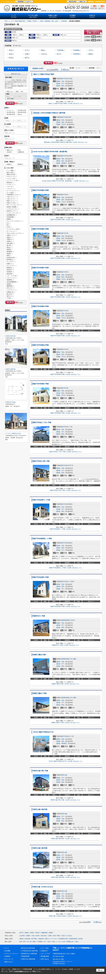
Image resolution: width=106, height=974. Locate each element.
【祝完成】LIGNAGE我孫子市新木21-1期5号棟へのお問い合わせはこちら (65, 142)
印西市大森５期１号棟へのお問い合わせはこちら (65, 800)
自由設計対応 (12, 257)
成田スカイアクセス (51, 938)
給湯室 (10, 284)
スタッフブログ (45, 953)
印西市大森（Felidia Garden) (43, 887)
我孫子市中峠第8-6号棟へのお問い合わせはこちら (65, 374)
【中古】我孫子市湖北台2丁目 (43, 732)
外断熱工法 (11, 292)
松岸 (11, 58)
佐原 (11, 54)
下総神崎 (76, 50)
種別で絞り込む (16, 74)
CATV (9, 227)
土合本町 (22, 935)
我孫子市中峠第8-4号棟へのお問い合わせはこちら (65, 297)
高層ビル (10, 263)
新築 (17, 91)
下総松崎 (60, 50)
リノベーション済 (13, 180)
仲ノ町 (29, 941)
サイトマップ (9, 959)
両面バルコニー (12, 201)
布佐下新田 (69, 78)
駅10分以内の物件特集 (28, 948)
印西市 (62, 775)
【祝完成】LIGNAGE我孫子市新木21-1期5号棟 (49, 113)
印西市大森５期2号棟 (40, 809)
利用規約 (7, 956)
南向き (10, 247)
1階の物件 (11, 243)
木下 (27, 50)
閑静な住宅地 (12, 174)
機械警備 (10, 286)
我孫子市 (63, 78)
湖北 (63, 122)
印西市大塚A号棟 (10, 336)
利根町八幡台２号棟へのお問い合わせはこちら (65, 722)
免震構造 (10, 280)
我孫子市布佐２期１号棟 (41, 461)
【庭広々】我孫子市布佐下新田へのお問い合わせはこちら (65, 103)
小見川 (44, 54)
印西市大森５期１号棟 (40, 771)
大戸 (91, 50)
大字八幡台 (73, 659)
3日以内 (9, 152)
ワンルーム (10, 110)
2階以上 (10, 237)
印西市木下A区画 (10, 402)
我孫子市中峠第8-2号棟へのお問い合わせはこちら (65, 219)
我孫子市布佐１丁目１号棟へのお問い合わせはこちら (65, 451)
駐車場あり (11, 259)
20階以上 (10, 241)
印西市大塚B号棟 (10, 369)
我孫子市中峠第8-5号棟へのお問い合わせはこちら (65, 335)
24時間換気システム (14, 194)
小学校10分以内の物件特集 (29, 951)
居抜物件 (10, 272)
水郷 (27, 54)
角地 (9, 255)
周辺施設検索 (45, 956)
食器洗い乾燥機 (12, 207)
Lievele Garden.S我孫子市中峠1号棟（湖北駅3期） (50, 151)
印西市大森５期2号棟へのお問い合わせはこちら (65, 838)
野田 (58, 935)
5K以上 (20, 114)
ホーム (7, 948)
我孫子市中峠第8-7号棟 (41, 384)
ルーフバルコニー (13, 190)
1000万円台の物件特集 (28, 959)
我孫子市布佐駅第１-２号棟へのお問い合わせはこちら (65, 568)
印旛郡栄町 (44, 932)
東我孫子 (64, 163)
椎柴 (91, 54)
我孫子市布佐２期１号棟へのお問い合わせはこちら (65, 490)
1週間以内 (21, 152)
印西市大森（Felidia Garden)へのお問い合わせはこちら (65, 916)
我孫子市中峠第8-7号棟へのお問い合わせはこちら (65, 413)
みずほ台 (69, 935)
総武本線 (27, 938)
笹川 (59, 54)
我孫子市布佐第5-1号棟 (41, 577)
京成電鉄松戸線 (63, 938)
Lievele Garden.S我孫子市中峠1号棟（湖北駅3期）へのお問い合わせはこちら (65, 181)
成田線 (58, 81)
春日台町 (43, 935)
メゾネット (11, 184)
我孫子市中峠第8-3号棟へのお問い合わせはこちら (65, 258)
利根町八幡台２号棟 (39, 693)
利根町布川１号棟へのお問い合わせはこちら (65, 645)
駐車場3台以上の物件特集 (29, 953)
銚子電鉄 (34, 938)
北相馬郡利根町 (65, 620)
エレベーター (12, 265)
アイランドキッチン (14, 213)
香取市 (38, 932)
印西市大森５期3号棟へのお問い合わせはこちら (65, 877)
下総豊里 (76, 54)
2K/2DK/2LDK (11, 112)
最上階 (10, 245)
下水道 (10, 298)
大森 (65, 775)
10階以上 (10, 239)
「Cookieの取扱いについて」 (21, 971)
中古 (22, 91)
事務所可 (10, 267)
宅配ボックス (12, 235)
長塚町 (28, 935)
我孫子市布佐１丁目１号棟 (42, 422)
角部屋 (10, 249)
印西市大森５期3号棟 (40, 848)
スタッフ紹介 (45, 948)
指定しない (10, 91)
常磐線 (58, 124)
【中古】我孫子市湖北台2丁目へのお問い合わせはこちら (65, 761)
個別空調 (10, 274)
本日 (19, 150)
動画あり (20, 164)
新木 (63, 85)
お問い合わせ (45, 959)
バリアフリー (12, 290)
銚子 (27, 58)
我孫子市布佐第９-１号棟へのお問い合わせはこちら (65, 529)
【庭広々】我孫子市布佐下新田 (43, 74)
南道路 (10, 253)
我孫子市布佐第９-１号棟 (41, 500)
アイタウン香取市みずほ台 (13, 433)
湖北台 (68, 736)
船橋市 (51, 932)
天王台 (64, 124)
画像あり (9, 164)
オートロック (12, 231)
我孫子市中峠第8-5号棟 (41, 306)
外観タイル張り (12, 203)
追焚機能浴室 (12, 215)
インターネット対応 (14, 229)
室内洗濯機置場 (12, 282)
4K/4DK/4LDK (11, 114)
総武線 (81, 938)
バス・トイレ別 (12, 276)
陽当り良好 (11, 172)
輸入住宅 (10, 294)
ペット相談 (11, 170)
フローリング (12, 278)
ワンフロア (11, 261)
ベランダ (10, 186)
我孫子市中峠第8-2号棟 (41, 190)
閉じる (100, 970)
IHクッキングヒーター (14, 205)
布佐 (11, 50)
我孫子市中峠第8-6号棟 (41, 345)
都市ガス (10, 296)
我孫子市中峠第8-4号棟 (41, 267)
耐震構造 (10, 251)
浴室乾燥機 (11, 217)
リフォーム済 (12, 178)
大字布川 (72, 620)
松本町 (38, 935)
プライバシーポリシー (11, 953)
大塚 (32, 935)
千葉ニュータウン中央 (58, 941)
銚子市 (21, 932)
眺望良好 (10, 182)
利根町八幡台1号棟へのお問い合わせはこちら (65, 684)
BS (8, 225)
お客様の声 (44, 951)
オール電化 (11, 192)
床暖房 (10, 219)
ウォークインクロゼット (15, 221)
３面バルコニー (12, 199)
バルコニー (11, 188)
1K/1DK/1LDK (22, 110)
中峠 (67, 156)
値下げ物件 (10, 98)
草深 (54, 935)
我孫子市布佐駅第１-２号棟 (42, 538)
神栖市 (27, 932)
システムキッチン (13, 209)
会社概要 (7, 951)
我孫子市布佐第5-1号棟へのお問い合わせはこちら (65, 606)
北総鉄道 (41, 938)
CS (8, 223)
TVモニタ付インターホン (15, 233)
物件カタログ (9, 962)
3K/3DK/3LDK (22, 112)
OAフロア (10, 288)
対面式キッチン (12, 211)
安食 (43, 50)
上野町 (50, 935)
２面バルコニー (12, 197)
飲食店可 (10, 269)
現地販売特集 (25, 956)
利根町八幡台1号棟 (39, 654)
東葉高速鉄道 (73, 938)
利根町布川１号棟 (39, 616)
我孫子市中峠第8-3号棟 (41, 229)
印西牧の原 (69, 941)
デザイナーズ (12, 176)
